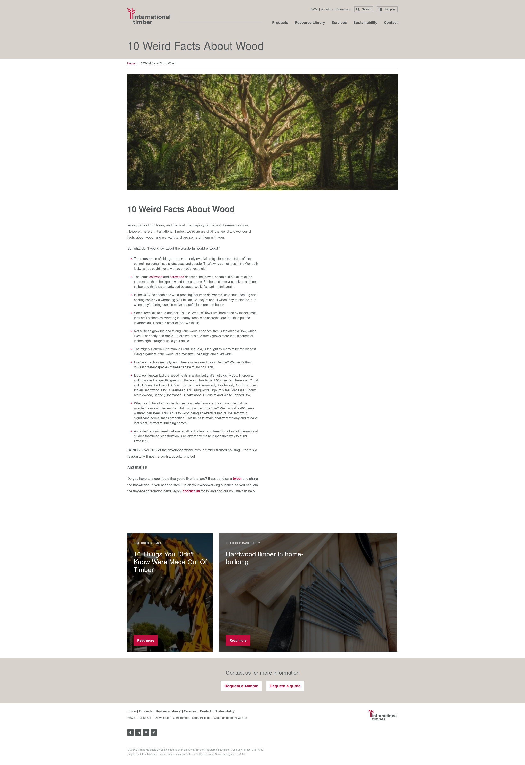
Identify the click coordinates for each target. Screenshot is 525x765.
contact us (191, 490)
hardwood (177, 276)
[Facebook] (130, 732)
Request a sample (241, 686)
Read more (145, 640)
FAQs (314, 9)
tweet (237, 478)
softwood (155, 276)
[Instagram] (146, 732)
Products (280, 23)
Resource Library (310, 23)
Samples (389, 9)
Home (131, 63)
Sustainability (365, 23)
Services (339, 23)
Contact (391, 23)
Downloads (344, 9)
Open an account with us (230, 717)
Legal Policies (201, 717)
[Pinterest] (154, 732)
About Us (327, 9)
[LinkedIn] (138, 732)
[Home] (148, 16)
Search (366, 9)
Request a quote (285, 686)
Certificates (180, 717)
